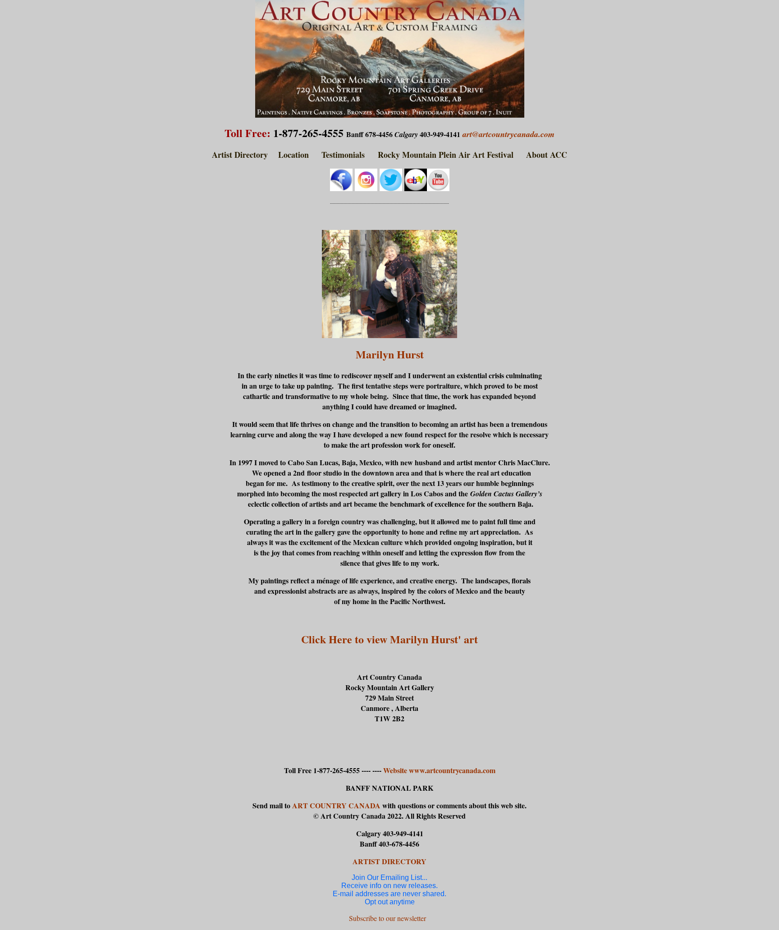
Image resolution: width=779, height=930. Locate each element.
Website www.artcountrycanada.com (439, 770)
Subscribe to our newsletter (387, 918)
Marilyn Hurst (390, 354)
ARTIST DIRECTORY (389, 861)
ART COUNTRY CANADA (337, 805)
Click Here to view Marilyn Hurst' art (389, 639)
